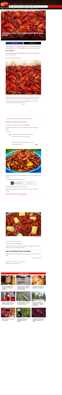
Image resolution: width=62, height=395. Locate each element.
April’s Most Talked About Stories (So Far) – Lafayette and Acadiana (38, 304)
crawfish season (15, 261)
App (20, 6)
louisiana (19, 261)
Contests (24, 6)
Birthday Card (19, 8)
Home (10, 6)
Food (10, 263)
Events (29, 6)
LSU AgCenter (12, 53)
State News (18, 263)
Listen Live (36, 8)
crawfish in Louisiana (21, 46)
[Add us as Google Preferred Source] (37, 6)
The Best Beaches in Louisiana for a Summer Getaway (23, 303)
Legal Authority (25, 8)
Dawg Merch (31, 8)
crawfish (10, 48)
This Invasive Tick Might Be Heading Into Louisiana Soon (38, 287)
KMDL (12, 46)
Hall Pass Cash (7, 8)
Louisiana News (13, 263)
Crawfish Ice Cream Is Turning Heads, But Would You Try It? (8, 303)
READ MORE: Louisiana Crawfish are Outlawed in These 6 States (17, 121)
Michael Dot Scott (6, 37)
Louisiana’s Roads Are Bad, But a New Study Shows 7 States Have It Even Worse (23, 288)
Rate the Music (13, 8)
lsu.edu (9, 131)
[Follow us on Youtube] (44, 6)
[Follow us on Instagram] (42, 6)
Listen (18, 6)
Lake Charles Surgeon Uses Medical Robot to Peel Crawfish (22, 320)
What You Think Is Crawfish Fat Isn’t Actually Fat (8, 319)
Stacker (7, 253)
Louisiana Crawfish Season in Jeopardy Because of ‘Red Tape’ (38, 320)
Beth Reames (21, 53)
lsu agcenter (23, 261)
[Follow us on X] (46, 6)
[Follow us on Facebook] (39, 6)
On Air (14, 6)
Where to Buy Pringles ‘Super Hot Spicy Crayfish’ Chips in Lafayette (7, 288)
